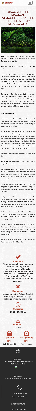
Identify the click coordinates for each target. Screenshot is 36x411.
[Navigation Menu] (30, 3)
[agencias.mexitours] (8, 2)
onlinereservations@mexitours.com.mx (18, 378)
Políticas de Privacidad (18, 409)
